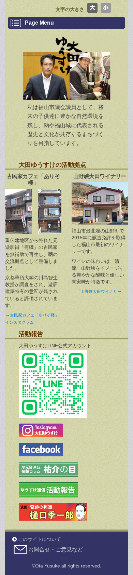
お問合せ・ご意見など (55, 549)
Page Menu (39, 23)
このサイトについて (39, 539)
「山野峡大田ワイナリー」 (100, 291)
